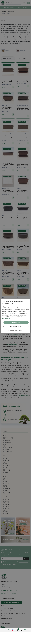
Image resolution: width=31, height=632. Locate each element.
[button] (15, 330)
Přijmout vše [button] (16, 322)
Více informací (6, 318)
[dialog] (15, 316)
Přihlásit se (7, 629)
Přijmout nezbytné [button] (16, 326)
